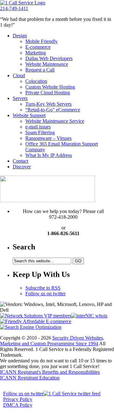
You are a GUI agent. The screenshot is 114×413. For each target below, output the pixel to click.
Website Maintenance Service (54, 121)
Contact (20, 161)
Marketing (35, 52)
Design (20, 35)
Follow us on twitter (45, 293)
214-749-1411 (14, 8)
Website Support (29, 115)
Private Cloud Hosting (47, 92)
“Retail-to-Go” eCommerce (52, 109)
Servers (20, 98)
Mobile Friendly (41, 41)
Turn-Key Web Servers (48, 104)
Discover (22, 166)
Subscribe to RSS (42, 288)
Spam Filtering (40, 132)
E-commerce (38, 47)
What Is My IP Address (48, 155)
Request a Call (39, 69)
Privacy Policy (17, 399)
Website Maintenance (46, 64)
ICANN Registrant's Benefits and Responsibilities (50, 372)
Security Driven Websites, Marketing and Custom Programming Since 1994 (52, 340)
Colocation (36, 81)
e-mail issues (38, 126)
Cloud (19, 75)
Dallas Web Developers (49, 58)
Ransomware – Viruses (48, 138)
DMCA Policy (17, 405)
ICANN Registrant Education (30, 377)
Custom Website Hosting (50, 87)
